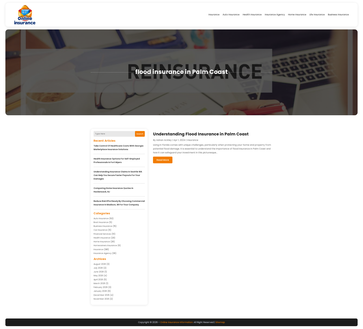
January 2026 (100, 291)
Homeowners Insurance (105, 245)
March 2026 (99, 283)
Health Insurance (252, 14)
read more (163, 160)
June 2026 (99, 271)
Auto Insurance (231, 14)
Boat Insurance (101, 222)
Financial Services (102, 234)
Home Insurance (297, 14)
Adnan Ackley (164, 140)
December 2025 (101, 295)
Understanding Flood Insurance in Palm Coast (201, 134)
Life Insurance (317, 14)
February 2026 (101, 287)
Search (139, 133)
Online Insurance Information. (176, 322)
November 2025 (101, 298)
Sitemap (220, 322)
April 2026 (98, 279)
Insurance (214, 14)
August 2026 (100, 264)
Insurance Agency (275, 14)
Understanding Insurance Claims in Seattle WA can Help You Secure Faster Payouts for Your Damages (118, 175)
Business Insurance (338, 14)
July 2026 (98, 267)
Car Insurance (100, 230)
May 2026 (98, 275)
